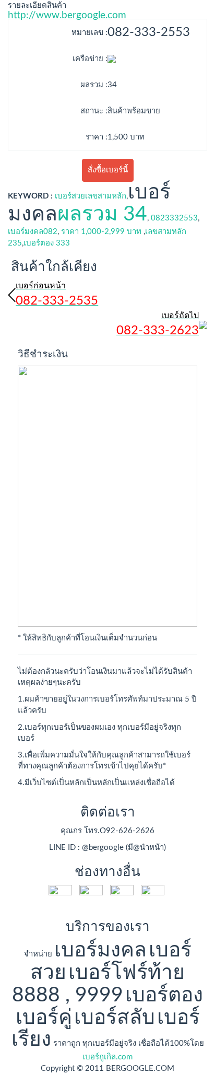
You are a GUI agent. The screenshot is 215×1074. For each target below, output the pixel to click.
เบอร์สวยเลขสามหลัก (90, 196)
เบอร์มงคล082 (32, 232)
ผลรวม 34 (102, 214)
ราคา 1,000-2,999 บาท (101, 232)
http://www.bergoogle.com (67, 15)
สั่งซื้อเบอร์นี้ (108, 170)
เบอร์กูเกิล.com (107, 1057)
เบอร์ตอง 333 (46, 243)
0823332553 (174, 218)
